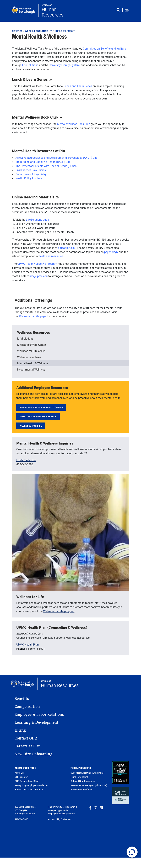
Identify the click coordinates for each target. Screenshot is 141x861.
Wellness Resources (62, 31)
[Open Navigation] (127, 11)
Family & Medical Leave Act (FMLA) (41, 407)
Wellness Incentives (29, 357)
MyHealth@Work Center (31, 344)
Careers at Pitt (27, 746)
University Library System (64, 65)
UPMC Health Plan (27, 644)
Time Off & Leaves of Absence (38, 416)
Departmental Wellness (31, 369)
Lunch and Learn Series (77, 86)
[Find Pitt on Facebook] (90, 808)
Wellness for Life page (32, 316)
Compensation (27, 706)
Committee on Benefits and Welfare (104, 48)
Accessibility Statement (59, 819)
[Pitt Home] (25, 10)
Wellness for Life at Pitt (31, 351)
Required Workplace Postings (29, 789)
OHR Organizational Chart (27, 781)
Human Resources (52, 10)
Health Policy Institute (28, 178)
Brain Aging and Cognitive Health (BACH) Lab (42, 161)
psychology (111, 252)
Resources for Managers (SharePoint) (88, 785)
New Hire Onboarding (33, 754)
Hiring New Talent (79, 776)
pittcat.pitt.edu (66, 248)
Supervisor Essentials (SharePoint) (87, 772)
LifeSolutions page (37, 219)
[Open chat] (132, 852)
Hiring (20, 730)
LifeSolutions (30, 65)
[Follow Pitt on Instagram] (95, 808)
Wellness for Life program (58, 611)
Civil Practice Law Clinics (30, 170)
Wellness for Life (31, 425)
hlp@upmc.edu (38, 276)
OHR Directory (21, 776)
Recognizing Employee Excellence (31, 785)
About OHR (20, 772)
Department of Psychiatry (30, 174)
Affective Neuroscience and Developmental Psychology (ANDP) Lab (56, 157)
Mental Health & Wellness (32, 363)
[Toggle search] (119, 11)
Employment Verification (82, 789)
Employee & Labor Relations (39, 714)
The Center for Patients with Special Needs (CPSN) (46, 166)
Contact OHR (26, 738)
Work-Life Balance (36, 31)
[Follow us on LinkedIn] (101, 808)
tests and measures (51, 256)
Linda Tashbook (26, 460)
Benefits (17, 31)
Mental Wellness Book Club (73, 124)
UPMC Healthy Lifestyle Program (37, 263)
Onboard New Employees (82, 781)
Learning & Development (36, 722)
